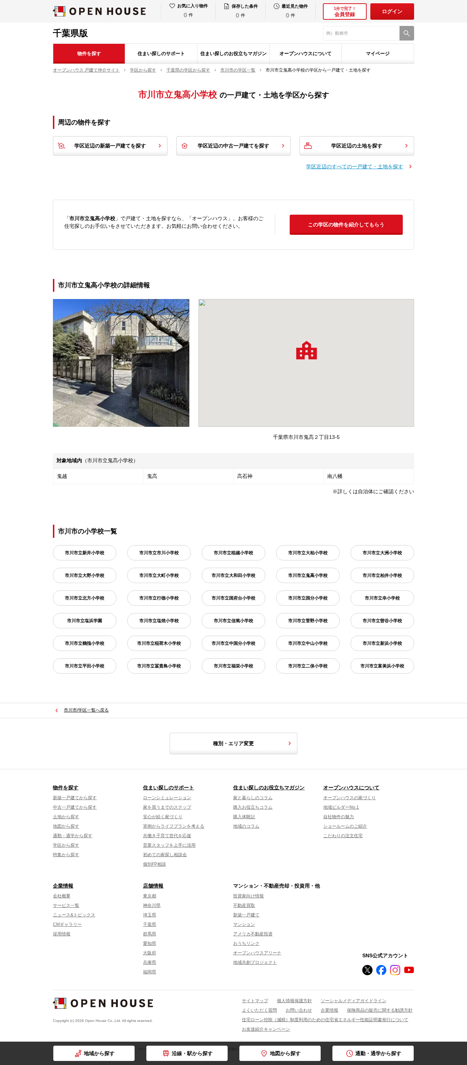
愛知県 (149, 943)
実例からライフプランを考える (173, 826)
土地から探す (66, 816)
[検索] (407, 33)
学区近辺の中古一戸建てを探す (233, 146)
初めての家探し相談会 (165, 854)
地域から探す (99, 1053)
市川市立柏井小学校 (382, 575)
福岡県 (149, 971)
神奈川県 (152, 905)
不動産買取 (244, 905)
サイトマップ (255, 1000)
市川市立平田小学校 (84, 666)
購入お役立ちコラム (253, 807)
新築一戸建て (246, 914)
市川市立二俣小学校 (308, 666)
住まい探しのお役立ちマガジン (233, 53)
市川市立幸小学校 (382, 598)
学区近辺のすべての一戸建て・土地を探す (354, 166)
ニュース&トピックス (74, 914)
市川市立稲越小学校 (233, 552)
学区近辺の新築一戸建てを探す (110, 146)
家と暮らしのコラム (253, 797)
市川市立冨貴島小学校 (159, 666)
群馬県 (149, 933)
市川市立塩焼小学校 (159, 620)
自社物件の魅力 (338, 816)
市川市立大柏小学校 (308, 552)
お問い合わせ (299, 1010)
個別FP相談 (154, 864)
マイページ (378, 53)
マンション (244, 924)
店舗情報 (153, 886)
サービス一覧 (66, 905)
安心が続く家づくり (162, 816)
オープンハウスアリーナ (257, 952)
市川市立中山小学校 (308, 643)
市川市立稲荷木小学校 (159, 643)
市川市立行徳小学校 (159, 598)
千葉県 (149, 924)
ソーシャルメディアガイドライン (353, 1000)
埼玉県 (149, 914)
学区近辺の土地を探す (356, 146)
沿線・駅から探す (192, 1053)
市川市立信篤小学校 (233, 620)
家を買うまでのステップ (167, 807)
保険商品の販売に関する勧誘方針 (380, 1010)
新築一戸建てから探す (75, 797)
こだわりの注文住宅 (343, 835)
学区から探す (66, 845)
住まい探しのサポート (161, 53)
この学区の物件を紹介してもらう (346, 224)
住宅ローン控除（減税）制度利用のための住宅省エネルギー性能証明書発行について (325, 1019)
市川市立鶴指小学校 (84, 643)
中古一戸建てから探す (75, 807)
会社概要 (61, 896)
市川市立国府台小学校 (233, 598)
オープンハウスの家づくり (349, 797)
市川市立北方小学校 (84, 598)
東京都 (149, 896)
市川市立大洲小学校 (382, 552)
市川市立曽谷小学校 (382, 620)
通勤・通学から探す (72, 835)
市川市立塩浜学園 (84, 620)
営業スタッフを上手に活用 (169, 845)
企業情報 (63, 886)
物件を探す (89, 53)
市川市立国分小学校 (308, 598)
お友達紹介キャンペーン (266, 1029)
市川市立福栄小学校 (233, 666)
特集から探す (66, 854)
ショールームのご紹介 (345, 826)
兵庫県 (149, 962)
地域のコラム (246, 826)
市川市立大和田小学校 (233, 575)
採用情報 (61, 933)
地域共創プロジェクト (255, 962)
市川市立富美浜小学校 (382, 666)
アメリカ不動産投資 (253, 933)
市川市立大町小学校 (159, 575)
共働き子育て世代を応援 (167, 835)
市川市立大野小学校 (84, 575)
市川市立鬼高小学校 (308, 575)
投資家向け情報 (248, 896)
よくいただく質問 (259, 1010)
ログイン (392, 11)
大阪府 (149, 952)
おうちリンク (246, 943)
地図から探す (66, 826)
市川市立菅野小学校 (308, 620)
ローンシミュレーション (167, 797)
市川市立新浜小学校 (382, 643)
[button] (306, 350)
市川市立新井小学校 (84, 552)
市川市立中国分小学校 (233, 643)
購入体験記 (244, 816)
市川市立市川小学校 (159, 552)
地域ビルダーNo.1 (341, 807)
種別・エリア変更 (233, 743)
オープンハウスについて (305, 53)
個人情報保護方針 (294, 1000)
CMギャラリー (67, 924)
